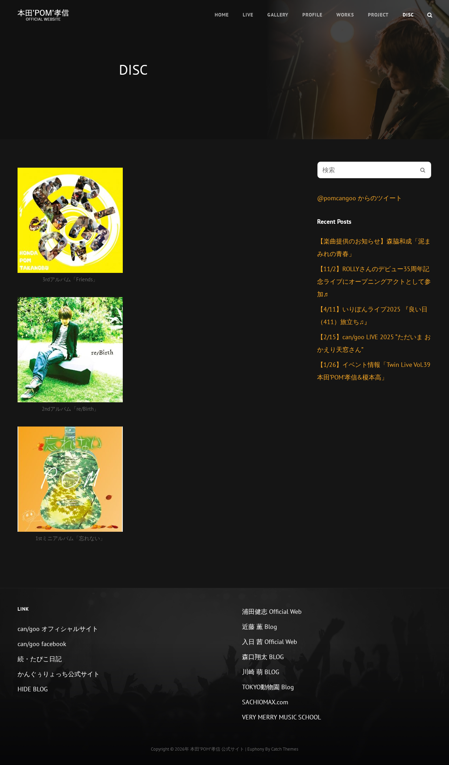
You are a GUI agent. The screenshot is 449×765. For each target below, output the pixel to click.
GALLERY (277, 15)
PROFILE (312, 15)
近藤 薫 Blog (259, 627)
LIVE (248, 15)
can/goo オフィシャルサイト (58, 629)
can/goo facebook (42, 644)
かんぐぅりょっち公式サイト (59, 674)
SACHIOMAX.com (265, 702)
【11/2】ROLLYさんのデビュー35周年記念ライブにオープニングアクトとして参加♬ (374, 281)
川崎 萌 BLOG (260, 672)
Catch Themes (284, 749)
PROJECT (378, 15)
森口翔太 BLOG (263, 657)
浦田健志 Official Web (272, 612)
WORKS (345, 15)
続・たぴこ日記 (40, 659)
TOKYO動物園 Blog (268, 687)
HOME (222, 15)
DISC (408, 15)
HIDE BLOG (33, 689)
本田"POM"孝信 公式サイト (217, 749)
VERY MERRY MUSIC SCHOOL (281, 717)
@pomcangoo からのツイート (359, 198)
